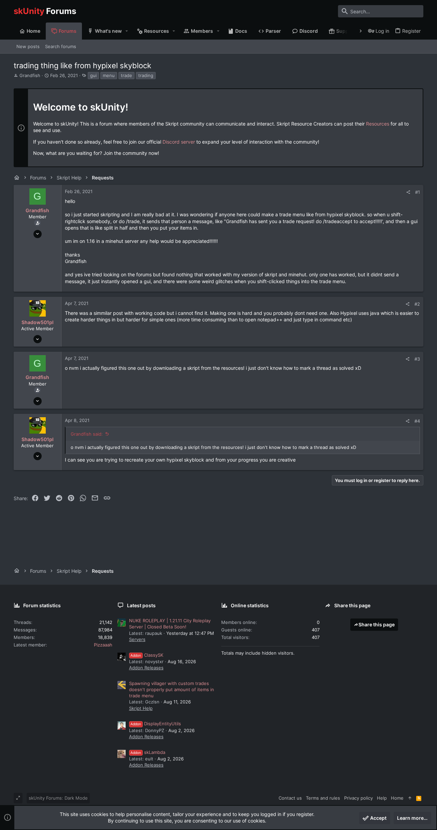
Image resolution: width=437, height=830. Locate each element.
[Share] (408, 192)
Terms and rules (323, 798)
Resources (377, 124)
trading (145, 75)
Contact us (290, 798)
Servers (137, 639)
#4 (417, 421)
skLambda (147, 752)
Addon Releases (146, 667)
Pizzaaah (103, 644)
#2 (417, 304)
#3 (417, 359)
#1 (417, 192)
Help (382, 798)
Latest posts (141, 605)
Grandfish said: (87, 434)
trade (126, 75)
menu (109, 75)
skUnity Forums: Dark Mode (58, 798)
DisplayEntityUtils (155, 723)
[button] (127, 31)
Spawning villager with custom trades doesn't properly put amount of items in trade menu (171, 689)
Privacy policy (358, 798)
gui (93, 75)
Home (397, 798)
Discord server (179, 142)
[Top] (410, 798)
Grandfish (29, 75)
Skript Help (141, 708)
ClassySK (146, 655)
